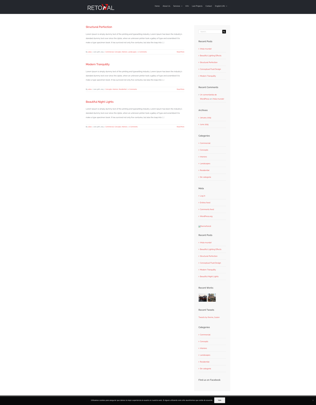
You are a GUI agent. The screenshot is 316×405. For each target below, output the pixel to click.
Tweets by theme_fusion (209, 317)
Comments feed (207, 209)
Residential (123, 89)
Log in (202, 196)
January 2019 (205, 118)
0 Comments (142, 52)
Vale (219, 400)
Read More (180, 52)
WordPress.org (206, 216)
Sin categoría (205, 177)
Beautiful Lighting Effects (210, 56)
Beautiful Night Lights (100, 101)
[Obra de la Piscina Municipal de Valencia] (211, 297)
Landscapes (132, 52)
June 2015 (204, 124)
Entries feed (205, 203)
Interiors (124, 52)
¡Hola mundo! (206, 49)
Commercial (109, 52)
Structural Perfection (99, 26)
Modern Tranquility (98, 64)
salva (90, 52)
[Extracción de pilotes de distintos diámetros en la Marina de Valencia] (202, 297)
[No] (313, 400)
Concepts (117, 52)
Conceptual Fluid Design (210, 69)
